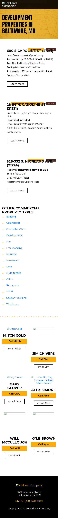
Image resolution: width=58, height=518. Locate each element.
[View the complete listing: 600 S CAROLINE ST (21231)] (29, 47)
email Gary (14, 401)
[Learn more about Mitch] (14, 330)
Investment (12, 260)
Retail (9, 291)
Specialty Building (16, 298)
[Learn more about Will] (14, 424)
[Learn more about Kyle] (43, 424)
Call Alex (43, 395)
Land (9, 266)
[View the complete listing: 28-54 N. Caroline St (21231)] (29, 101)
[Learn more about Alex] (43, 382)
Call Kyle (43, 444)
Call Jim (43, 359)
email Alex (43, 403)
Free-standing (14, 248)
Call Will (14, 448)
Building (11, 216)
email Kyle (43, 451)
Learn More (17, 83)
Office (9, 279)
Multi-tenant (13, 273)
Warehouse (12, 304)
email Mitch (14, 348)
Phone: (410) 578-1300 (29, 501)
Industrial (11, 254)
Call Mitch (14, 341)
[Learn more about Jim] (43, 339)
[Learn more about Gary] (14, 379)
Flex (8, 241)
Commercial (13, 223)
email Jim (43, 366)
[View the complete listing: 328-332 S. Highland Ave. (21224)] (29, 158)
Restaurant (12, 285)
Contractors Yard (15, 229)
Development (14, 235)
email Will (15, 455)
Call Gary (14, 393)
